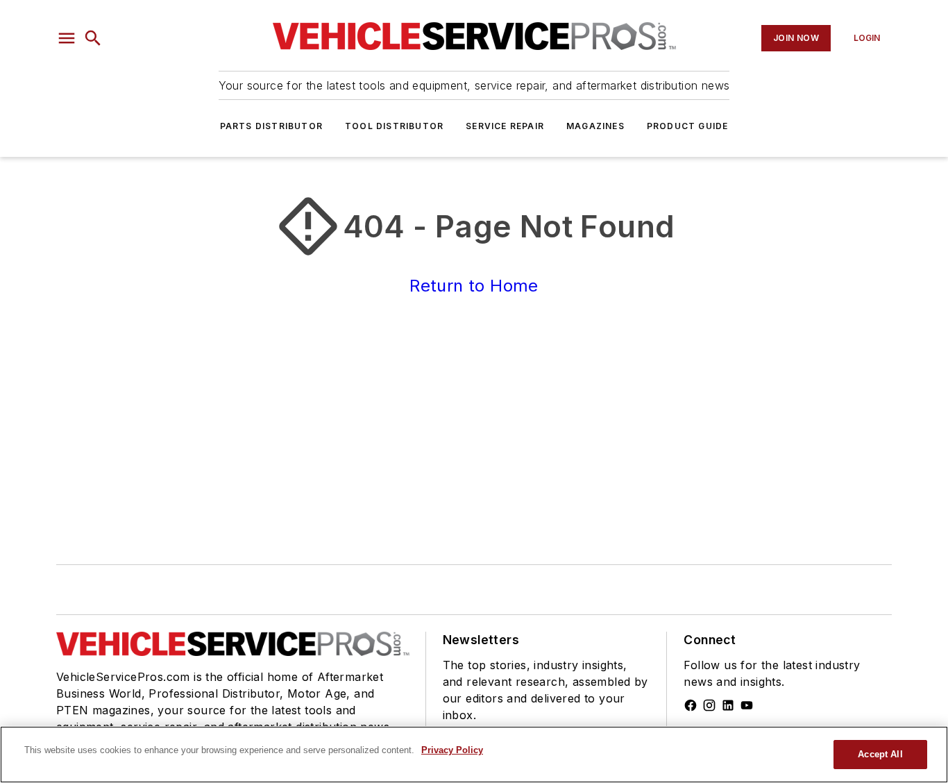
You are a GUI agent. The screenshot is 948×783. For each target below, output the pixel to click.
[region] (474, 754)
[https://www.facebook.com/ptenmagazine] (690, 705)
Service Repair (505, 126)
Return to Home (474, 286)
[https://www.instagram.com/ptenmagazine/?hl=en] (709, 705)
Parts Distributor (271, 126)
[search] (93, 38)
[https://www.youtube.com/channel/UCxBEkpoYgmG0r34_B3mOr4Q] (747, 705)
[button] (66, 38)
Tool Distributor (394, 126)
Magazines (595, 126)
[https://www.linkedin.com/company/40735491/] (728, 705)
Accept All (880, 754)
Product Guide (688, 126)
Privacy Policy (452, 750)
